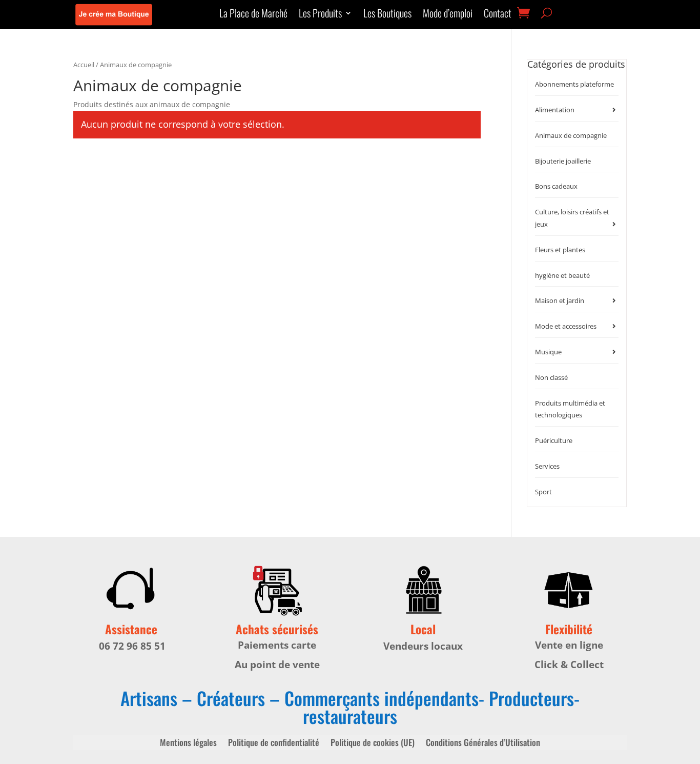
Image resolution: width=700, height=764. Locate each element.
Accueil (83, 64)
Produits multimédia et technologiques (570, 409)
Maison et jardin (559, 300)
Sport (543, 491)
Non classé (551, 377)
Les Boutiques (387, 15)
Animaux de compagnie (571, 135)
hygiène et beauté (562, 275)
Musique (548, 351)
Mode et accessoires (565, 326)
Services (547, 466)
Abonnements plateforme (574, 84)
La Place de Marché (253, 15)
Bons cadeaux (556, 186)
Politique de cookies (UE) (373, 744)
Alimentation (554, 109)
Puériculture (553, 440)
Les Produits (320, 15)
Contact (497, 15)
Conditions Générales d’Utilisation (483, 744)
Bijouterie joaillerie (563, 161)
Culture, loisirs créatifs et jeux (572, 218)
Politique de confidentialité (273, 744)
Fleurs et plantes (560, 249)
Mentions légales (188, 744)
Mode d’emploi (447, 15)
